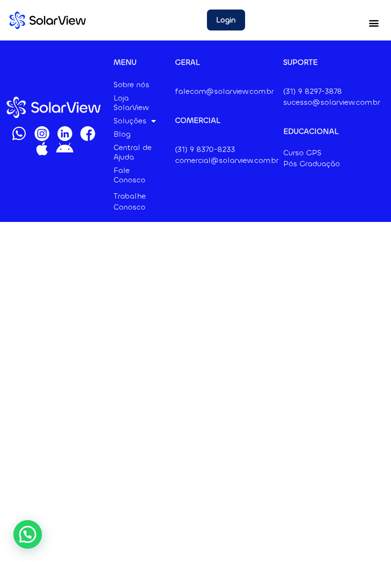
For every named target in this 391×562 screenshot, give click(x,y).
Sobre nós (131, 85)
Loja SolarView (131, 102)
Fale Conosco (129, 175)
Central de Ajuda (132, 152)
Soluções (129, 121)
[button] (373, 22)
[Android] (64, 148)
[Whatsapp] (19, 133)
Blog (122, 134)
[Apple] (42, 148)
